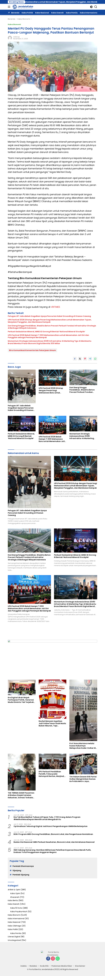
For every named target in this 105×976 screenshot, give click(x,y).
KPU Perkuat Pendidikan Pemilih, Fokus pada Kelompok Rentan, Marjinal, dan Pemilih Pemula (51, 773)
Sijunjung (17, 870)
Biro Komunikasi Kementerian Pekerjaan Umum (32, 350)
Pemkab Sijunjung (21, 874)
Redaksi (33, 966)
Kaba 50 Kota (16, 908)
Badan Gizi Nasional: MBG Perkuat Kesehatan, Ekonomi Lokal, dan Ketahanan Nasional (54, 842)
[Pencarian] (95, 7)
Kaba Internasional (16, 918)
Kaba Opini (15, 893)
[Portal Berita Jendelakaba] (22, 7)
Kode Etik (44, 966)
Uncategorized (14, 940)
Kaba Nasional (14, 922)
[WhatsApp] (58, 959)
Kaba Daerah (13, 904)
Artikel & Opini (14, 889)
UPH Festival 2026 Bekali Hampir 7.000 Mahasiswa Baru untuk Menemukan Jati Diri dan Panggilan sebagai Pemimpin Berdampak (48, 336)
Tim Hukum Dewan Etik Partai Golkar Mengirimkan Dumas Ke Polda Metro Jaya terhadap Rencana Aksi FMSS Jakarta (83, 779)
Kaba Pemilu (15, 933)
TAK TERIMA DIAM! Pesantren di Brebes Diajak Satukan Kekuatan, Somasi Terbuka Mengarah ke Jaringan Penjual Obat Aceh (21, 795)
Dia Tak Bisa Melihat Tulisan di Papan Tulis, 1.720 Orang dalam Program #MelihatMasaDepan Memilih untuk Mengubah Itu (47, 818)
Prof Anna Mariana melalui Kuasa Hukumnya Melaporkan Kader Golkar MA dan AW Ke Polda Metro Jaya (83, 745)
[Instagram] (53, 959)
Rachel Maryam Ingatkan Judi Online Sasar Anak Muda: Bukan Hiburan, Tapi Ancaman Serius (52, 723)
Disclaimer (80, 966)
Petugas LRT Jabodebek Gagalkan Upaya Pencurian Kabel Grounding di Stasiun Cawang (49, 316)
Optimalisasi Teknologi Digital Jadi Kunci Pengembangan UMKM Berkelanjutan (50, 826)
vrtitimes (16, 37)
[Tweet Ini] (80, 359)
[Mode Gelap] (91, 7)
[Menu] (9, 7)
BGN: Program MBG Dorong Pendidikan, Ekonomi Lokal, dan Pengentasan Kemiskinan (53, 834)
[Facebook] (48, 959)
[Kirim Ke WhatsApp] (95, 359)
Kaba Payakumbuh (18, 911)
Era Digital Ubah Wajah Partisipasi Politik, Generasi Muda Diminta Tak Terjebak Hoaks (21, 699)
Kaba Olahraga (14, 926)
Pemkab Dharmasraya (23, 866)
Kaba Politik (13, 929)
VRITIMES (55, 307)
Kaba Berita (13, 900)
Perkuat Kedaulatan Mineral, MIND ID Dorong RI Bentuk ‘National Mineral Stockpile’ (46, 331)
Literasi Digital (14, 936)
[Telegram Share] (90, 359)
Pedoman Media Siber (61, 966)
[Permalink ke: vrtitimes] (10, 37)
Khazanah (14, 897)
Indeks (23, 966)
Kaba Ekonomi (14, 24)
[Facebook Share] (75, 359)
